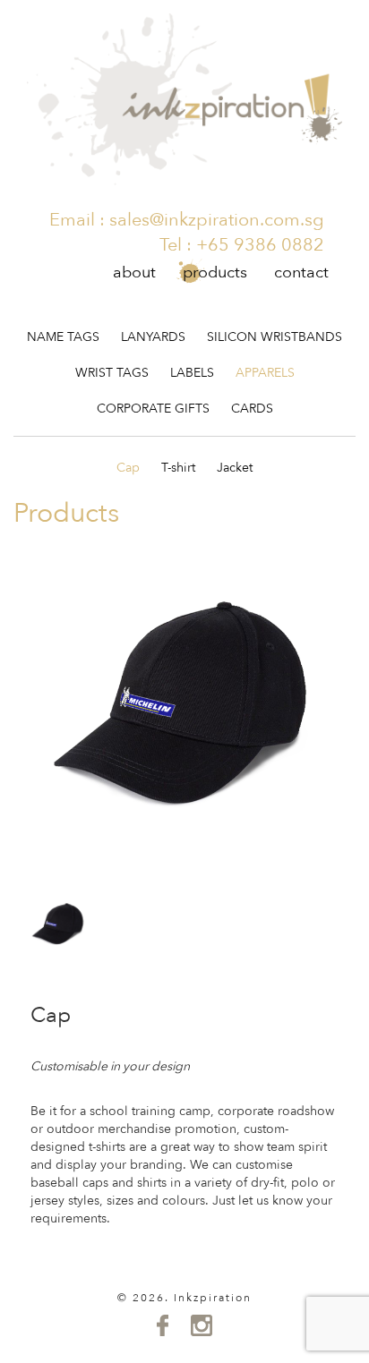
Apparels (265, 372)
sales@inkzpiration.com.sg (216, 220)
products (215, 272)
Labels (192, 372)
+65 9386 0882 (260, 245)
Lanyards (153, 336)
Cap (128, 467)
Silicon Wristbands (274, 336)
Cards (252, 408)
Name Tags (63, 336)
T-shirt (178, 467)
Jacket (235, 467)
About (134, 272)
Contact (301, 272)
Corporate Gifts (153, 408)
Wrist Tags (112, 372)
